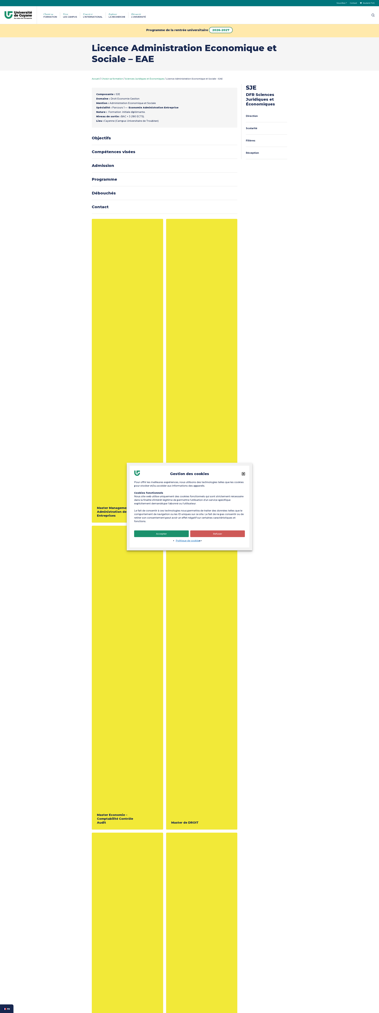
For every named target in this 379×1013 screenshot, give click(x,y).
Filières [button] (250, 140)
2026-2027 (220, 30)
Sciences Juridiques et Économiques (144, 78)
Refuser (217, 533)
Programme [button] (104, 179)
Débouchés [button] (104, 193)
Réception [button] (252, 152)
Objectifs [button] (101, 138)
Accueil (95, 78)
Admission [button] (103, 165)
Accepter (161, 533)
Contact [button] (100, 206)
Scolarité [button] (251, 128)
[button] (243, 473)
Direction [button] (252, 116)
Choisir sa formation (112, 78)
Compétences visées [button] (113, 151)
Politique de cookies (188, 540)
